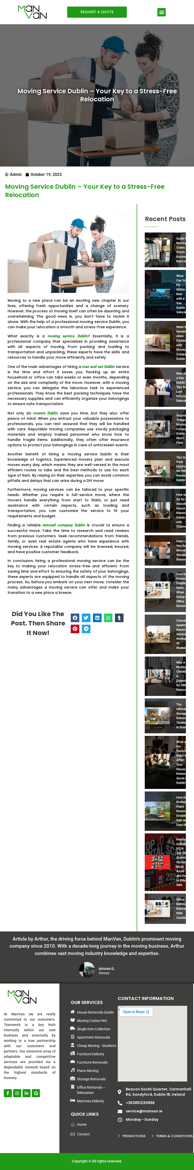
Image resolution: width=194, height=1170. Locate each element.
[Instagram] (17, 1093)
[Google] (36, 1093)
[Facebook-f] (8, 1093)
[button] (161, 12)
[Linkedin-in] (26, 1093)
